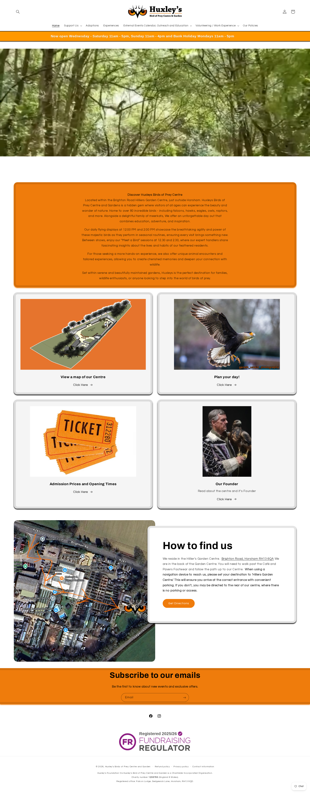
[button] (18, 12)
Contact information (203, 767)
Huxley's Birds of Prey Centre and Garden (128, 766)
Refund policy (162, 767)
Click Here (80, 385)
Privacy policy (181, 767)
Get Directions (178, 603)
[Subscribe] (184, 697)
